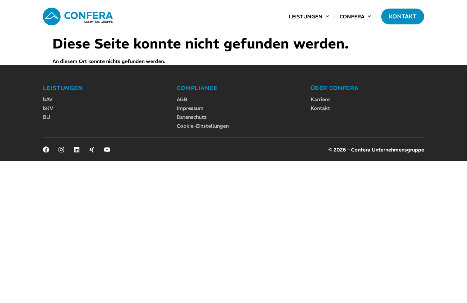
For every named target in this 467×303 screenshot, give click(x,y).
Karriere (320, 99)
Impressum (190, 108)
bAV (48, 99)
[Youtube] (107, 149)
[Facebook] (46, 149)
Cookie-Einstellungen (203, 126)
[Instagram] (61, 149)
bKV (48, 108)
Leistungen (305, 16)
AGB (182, 99)
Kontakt (320, 108)
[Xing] (91, 149)
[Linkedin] (76, 149)
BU (46, 117)
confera (352, 16)
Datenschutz (191, 117)
